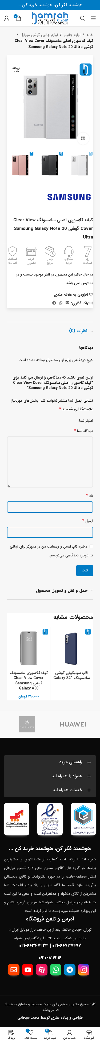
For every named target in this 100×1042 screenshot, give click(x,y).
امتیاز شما (86, 421)
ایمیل (87, 521)
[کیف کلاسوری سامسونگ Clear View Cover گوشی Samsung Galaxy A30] (29, 648)
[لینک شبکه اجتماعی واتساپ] (61, 303)
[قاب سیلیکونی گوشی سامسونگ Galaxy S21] (71, 648)
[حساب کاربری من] (6, 18)
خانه (89, 35)
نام (89, 495)
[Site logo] (50, 18)
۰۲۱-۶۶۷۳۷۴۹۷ (66, 945)
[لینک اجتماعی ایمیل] (67, 303)
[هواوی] (73, 724)
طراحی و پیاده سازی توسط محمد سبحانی (50, 1018)
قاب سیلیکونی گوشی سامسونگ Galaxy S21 (71, 675)
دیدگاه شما (83, 430)
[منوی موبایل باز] (93, 18)
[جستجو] (82, 18)
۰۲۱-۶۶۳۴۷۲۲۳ (33, 945)
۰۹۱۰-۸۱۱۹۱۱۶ (50, 958)
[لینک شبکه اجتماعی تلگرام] (54, 303)
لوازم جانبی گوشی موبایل (39, 35)
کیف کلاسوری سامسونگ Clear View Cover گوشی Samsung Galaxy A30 (29, 681)
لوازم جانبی (72, 35)
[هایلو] (27, 724)
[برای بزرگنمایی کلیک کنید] (83, 139)
